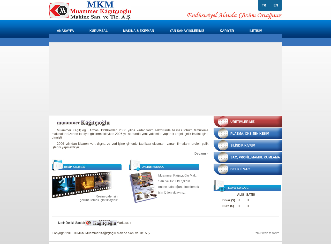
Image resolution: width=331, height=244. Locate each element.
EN (276, 5)
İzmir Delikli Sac (69, 223)
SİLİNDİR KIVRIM (242, 145)
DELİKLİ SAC (240, 169)
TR (264, 5)
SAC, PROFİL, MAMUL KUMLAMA (255, 157)
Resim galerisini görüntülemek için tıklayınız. (99, 198)
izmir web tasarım (267, 233)
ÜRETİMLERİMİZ (242, 122)
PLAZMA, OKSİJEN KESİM (249, 133)
